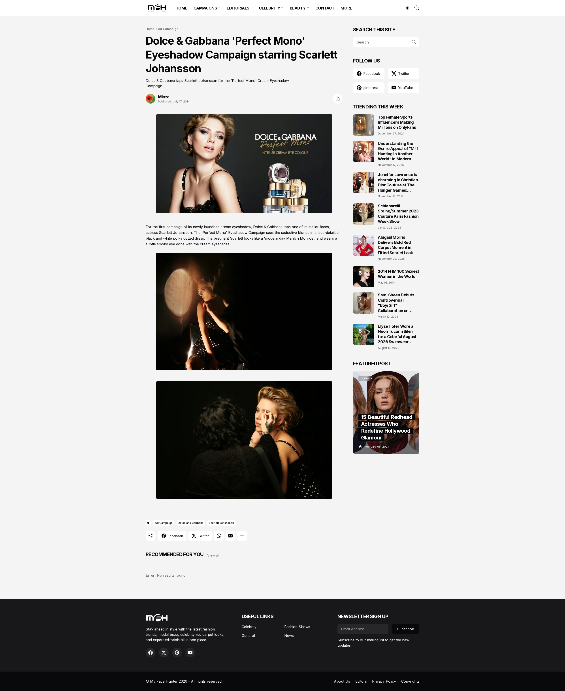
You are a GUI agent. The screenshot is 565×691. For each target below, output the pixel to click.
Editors (361, 681)
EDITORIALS (238, 8)
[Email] (230, 536)
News (289, 635)
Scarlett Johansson (221, 522)
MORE (346, 8)
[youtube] (190, 652)
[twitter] (164, 652)
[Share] (338, 99)
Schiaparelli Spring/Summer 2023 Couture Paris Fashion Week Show (398, 214)
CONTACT (325, 8)
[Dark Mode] (405, 8)
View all (213, 555)
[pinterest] (177, 652)
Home (150, 29)
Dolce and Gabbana (190, 522)
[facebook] (150, 652)
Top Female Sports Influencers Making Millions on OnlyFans (397, 122)
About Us (342, 681)
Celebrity (249, 627)
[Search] (415, 8)
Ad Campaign (168, 29)
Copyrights (410, 681)
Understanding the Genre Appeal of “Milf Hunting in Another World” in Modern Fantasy (398, 151)
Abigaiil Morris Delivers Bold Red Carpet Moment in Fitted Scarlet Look (395, 245)
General (248, 635)
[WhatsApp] (219, 536)
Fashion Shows (297, 627)
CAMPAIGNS (205, 8)
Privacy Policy (384, 681)
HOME (181, 8)
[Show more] (242, 536)
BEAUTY (298, 8)
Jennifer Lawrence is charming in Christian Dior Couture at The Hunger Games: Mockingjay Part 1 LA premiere (398, 182)
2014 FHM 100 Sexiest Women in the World (398, 274)
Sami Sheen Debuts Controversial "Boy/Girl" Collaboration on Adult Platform (396, 303)
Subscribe (405, 629)
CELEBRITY (269, 8)
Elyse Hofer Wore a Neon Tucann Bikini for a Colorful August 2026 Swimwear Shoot (397, 334)
